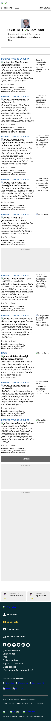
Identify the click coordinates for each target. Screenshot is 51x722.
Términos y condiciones (30, 700)
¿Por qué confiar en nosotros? (18, 670)
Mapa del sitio (9, 667)
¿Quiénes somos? (11, 650)
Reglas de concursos (13, 663)
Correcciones (39, 703)
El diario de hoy (10, 660)
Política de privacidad (11, 700)
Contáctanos (9, 654)
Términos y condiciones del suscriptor (17, 703)
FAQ (5, 657)
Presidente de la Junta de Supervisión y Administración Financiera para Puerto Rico (24, 37)
